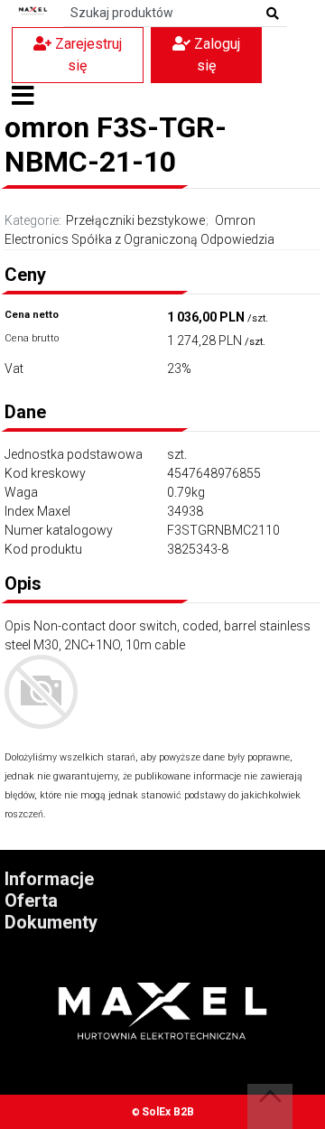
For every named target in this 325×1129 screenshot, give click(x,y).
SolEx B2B (168, 1112)
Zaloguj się (215, 54)
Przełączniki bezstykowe (135, 220)
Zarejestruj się (86, 54)
